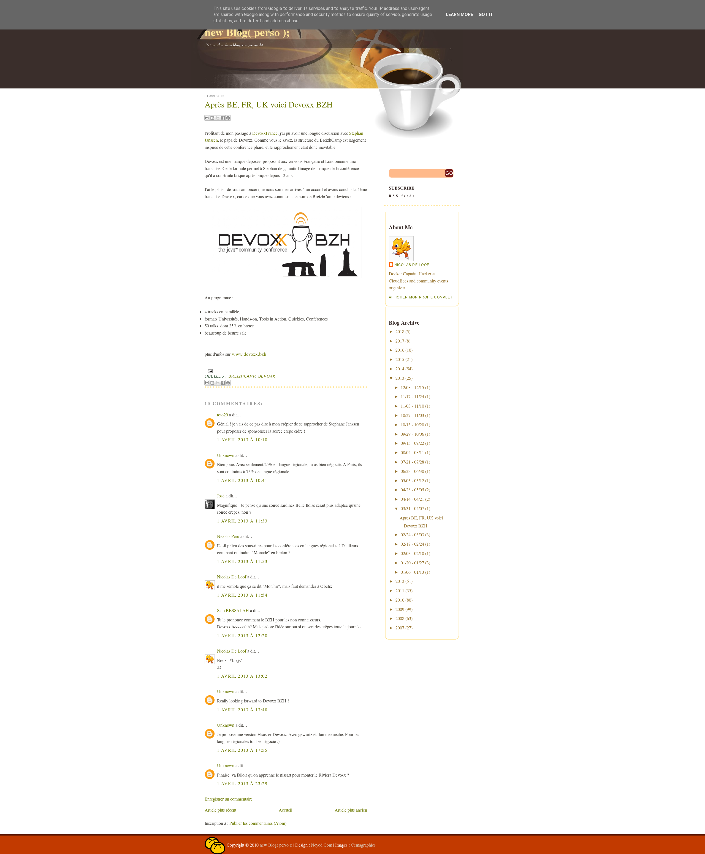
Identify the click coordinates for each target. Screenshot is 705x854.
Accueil (285, 810)
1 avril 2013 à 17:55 (242, 750)
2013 (399, 378)
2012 (399, 581)
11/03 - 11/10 (412, 406)
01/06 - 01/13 (412, 572)
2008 (399, 618)
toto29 (222, 414)
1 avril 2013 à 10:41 (242, 480)
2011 (399, 590)
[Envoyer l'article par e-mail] (209, 371)
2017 (399, 341)
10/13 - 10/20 (412, 424)
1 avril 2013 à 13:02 (242, 676)
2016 (399, 350)
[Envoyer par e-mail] (207, 118)
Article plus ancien (351, 810)
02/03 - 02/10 (412, 553)
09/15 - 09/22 (412, 443)
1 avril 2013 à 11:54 (242, 595)
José (220, 496)
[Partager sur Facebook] (223, 118)
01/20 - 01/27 (412, 562)
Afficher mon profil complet (421, 297)
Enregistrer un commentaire (229, 799)
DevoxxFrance (265, 133)
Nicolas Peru (228, 536)
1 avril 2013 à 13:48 (242, 709)
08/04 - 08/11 (412, 452)
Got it (486, 14)
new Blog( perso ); (247, 32)
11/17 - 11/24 (412, 396)
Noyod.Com (321, 845)
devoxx (267, 376)
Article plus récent (220, 810)
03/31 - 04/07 (412, 508)
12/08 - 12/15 (412, 387)
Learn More (459, 14)
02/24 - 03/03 (412, 534)
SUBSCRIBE (402, 191)
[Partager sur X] (217, 118)
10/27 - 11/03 (412, 415)
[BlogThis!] (212, 118)
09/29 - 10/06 (412, 434)
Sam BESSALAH (233, 610)
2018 (399, 331)
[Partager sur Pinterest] (228, 118)
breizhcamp (242, 376)
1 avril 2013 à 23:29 (242, 783)
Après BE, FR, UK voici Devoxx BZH (269, 104)
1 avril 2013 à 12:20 (242, 635)
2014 (399, 368)
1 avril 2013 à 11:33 (242, 521)
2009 (399, 609)
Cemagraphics (363, 845)
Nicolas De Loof (231, 577)
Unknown (225, 455)
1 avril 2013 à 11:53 (242, 561)
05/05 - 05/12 (412, 480)
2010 (399, 600)
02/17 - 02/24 (412, 544)
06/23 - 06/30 (412, 471)
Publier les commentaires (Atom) (257, 823)
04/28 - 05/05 (412, 489)
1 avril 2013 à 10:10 (242, 439)
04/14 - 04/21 (412, 499)
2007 (399, 628)
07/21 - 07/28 (412, 462)
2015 (399, 359)
